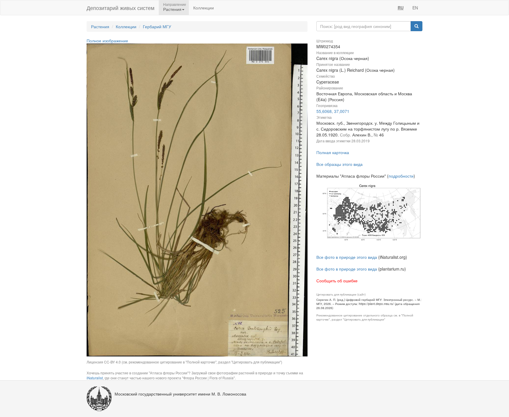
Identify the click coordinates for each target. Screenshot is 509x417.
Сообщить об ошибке (337, 280)
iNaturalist (95, 377)
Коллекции (203, 8)
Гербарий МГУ (157, 26)
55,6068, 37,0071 (332, 111)
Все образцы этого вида (339, 164)
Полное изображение (107, 41)
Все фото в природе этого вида (346, 257)
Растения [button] (172, 9)
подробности (401, 176)
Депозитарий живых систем (120, 7)
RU (401, 8)
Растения (100, 26)
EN (415, 8)
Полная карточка (332, 152)
